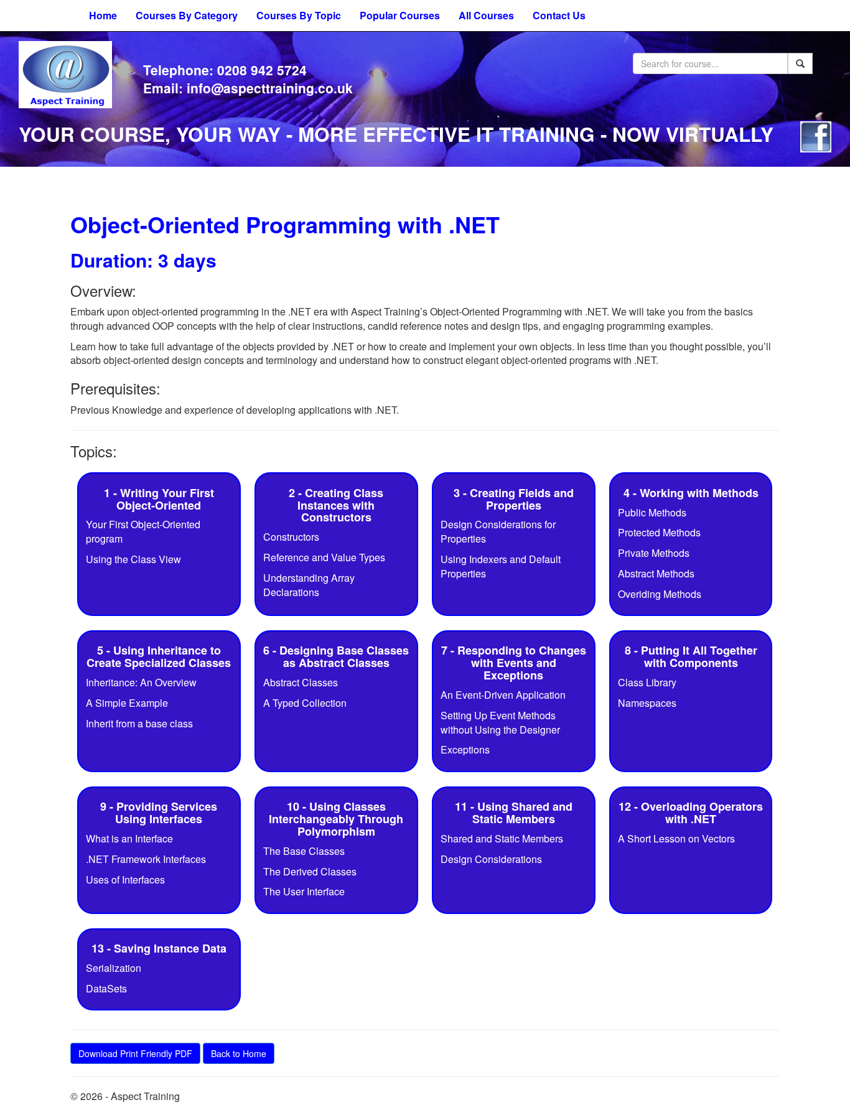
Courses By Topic (298, 15)
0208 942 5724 (262, 69)
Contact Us (559, 15)
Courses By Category (187, 15)
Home (103, 15)
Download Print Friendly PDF (135, 1053)
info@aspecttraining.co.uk (270, 87)
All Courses (486, 15)
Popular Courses (400, 15)
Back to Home (238, 1053)
